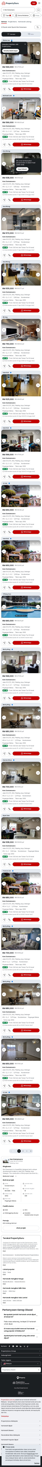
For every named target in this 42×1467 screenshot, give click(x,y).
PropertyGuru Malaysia (9, 1421)
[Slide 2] (17, 117)
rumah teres (16, 1245)
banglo (10, 1247)
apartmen (33, 1245)
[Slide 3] (19, 117)
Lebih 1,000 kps (17, 1300)
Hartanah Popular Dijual (9, 1440)
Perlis (4, 1272)
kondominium (24, 1245)
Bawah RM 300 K (20, 1281)
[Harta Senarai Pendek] (37, 45)
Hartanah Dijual (6, 1426)
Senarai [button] (12, 34)
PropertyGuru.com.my (8, 1399)
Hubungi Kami (6, 1355)
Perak (9, 1272)
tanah (18, 1247)
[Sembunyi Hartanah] (33, 45)
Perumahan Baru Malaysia (10, 1435)
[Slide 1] (16, 117)
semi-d (5, 1247)
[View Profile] (21, 40)
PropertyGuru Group (8, 1351)
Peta (32, 34)
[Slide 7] (25, 117)
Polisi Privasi (31, 1453)
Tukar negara (6, 1360)
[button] (4, 22)
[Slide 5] (22, 117)
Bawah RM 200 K (8, 1281)
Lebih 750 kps (7, 1300)
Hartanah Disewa (7, 1430)
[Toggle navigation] (39, 3)
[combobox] (20, 10)
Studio (5, 1291)
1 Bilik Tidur (12, 1291)
